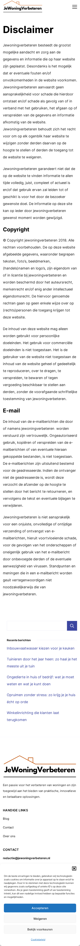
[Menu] (74, 7)
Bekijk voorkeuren (40, 929)
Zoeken (72, 626)
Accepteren (40, 908)
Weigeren (40, 919)
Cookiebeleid (38, 939)
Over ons (9, 836)
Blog (6, 818)
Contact (8, 827)
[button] (74, 868)
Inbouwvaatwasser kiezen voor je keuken (41, 648)
